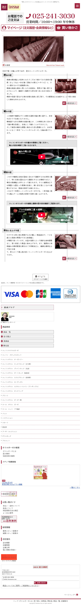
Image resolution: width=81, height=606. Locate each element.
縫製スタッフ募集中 (10, 533)
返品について (8, 508)
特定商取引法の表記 (10, 510)
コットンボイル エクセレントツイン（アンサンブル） (20, 386)
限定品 (49, 601)
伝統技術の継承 (9, 456)
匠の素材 (6, 453)
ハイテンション (7, 418)
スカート (5, 423)
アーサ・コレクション (9, 432)
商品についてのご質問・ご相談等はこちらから (20, 585)
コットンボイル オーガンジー (12, 359)
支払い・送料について (11, 505)
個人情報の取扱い (9, 549)
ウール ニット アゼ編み (11, 409)
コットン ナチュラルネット (12, 355)
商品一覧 (56, 601)
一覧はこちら (75, 487)
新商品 (43, 601)
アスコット (6, 441)
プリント (5, 396)
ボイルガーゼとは (9, 451)
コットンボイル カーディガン (12, 382)
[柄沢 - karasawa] (10, 7)
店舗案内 (64, 601)
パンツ (4, 414)
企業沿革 (6, 547)
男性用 (4, 427)
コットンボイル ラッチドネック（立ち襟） (17, 364)
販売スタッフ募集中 (10, 531)
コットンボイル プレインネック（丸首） (16, 369)
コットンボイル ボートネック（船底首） (16, 373)
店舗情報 (6, 545)
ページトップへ (70, 594)
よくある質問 (8, 513)
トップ (15, 601)
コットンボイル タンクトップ (12, 391)
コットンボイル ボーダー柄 (12, 400)
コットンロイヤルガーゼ (10, 350)
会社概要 (6, 542)
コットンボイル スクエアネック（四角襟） (17, 378)
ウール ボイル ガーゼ (10, 405)
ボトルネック (6, 436)
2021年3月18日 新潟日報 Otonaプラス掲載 (12, 483)
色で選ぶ (37, 601)
